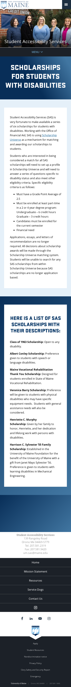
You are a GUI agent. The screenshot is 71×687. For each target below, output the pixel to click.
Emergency (35, 676)
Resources (35, 580)
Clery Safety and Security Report (35, 669)
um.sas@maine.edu (35, 553)
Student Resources (35, 650)
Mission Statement (35, 571)
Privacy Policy (35, 663)
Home (35, 562)
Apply (35, 643)
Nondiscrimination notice (35, 656)
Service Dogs (36, 589)
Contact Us (35, 598)
